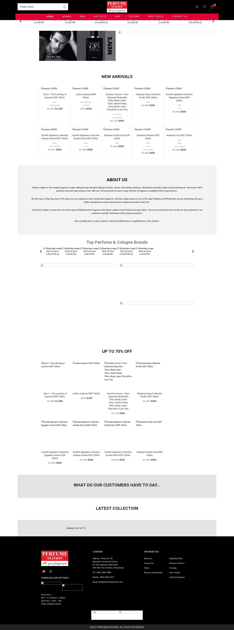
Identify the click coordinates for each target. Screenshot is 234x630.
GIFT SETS (100, 16)
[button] (20, 21)
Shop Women (55, 105)
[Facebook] (44, 571)
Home (49, 16)
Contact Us (180, 16)
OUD (117, 16)
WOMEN (66, 16)
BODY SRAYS (156, 16)
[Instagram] (50, 571)
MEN (82, 16)
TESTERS (134, 16)
